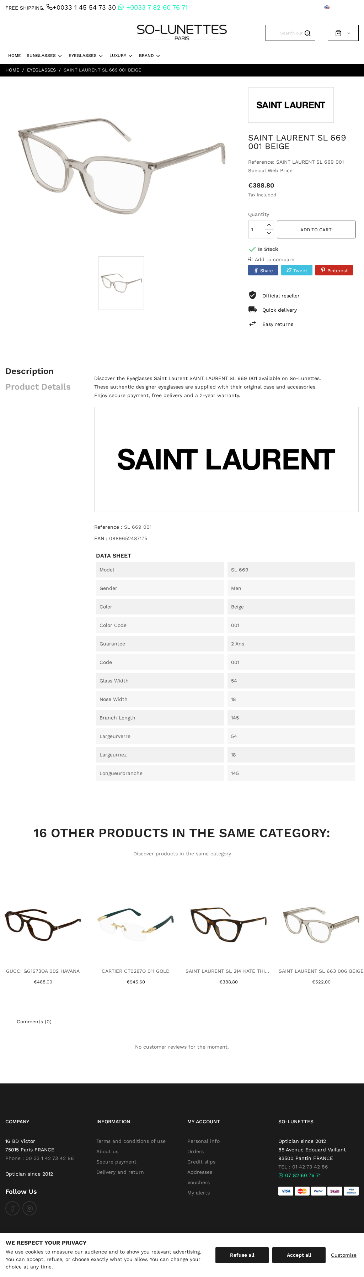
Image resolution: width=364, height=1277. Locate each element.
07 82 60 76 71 (302, 1175)
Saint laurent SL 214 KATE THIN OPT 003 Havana (228, 971)
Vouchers (198, 1182)
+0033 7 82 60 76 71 (156, 7)
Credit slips (201, 1162)
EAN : (100, 538)
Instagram (29, 1208)
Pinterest (337, 270)
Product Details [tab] (38, 387)
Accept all (299, 1255)
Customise (344, 1255)
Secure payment (116, 1162)
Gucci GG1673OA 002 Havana (43, 971)
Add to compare (274, 259)
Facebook (12, 1208)
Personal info (203, 1141)
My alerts (198, 1193)
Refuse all (242, 1255)
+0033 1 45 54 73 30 (84, 7)
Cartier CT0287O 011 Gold (136, 971)
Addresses (199, 1172)
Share (266, 270)
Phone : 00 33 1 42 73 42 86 (39, 1158)
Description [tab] (29, 371)
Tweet (300, 270)
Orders (195, 1151)
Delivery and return (120, 1172)
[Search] (307, 33)
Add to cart (316, 229)
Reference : (108, 527)
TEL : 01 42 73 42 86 (303, 1167)
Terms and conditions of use (131, 1141)
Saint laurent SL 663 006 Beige (321, 971)
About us (107, 1151)
